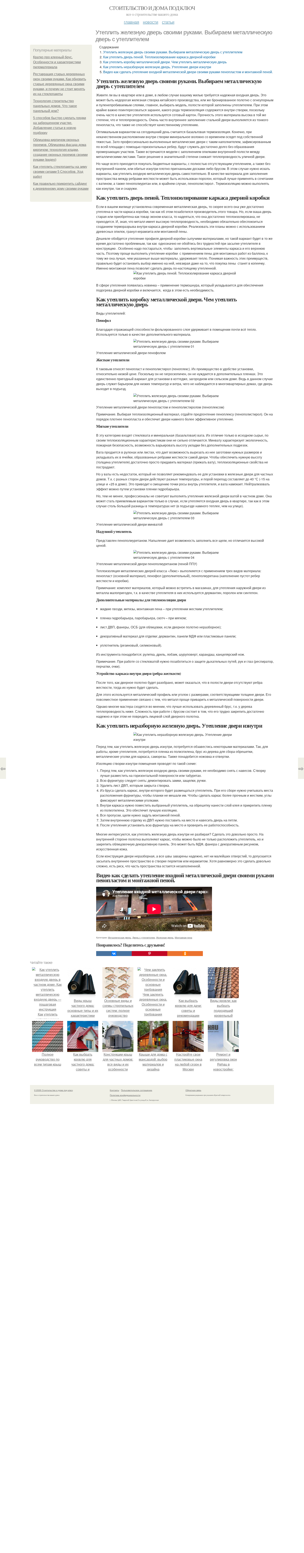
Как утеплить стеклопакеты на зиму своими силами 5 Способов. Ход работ (60, 171)
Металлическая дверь (119, 937)
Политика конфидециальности (125, 1095)
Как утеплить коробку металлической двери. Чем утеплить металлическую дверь (165, 62)
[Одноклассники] (185, 953)
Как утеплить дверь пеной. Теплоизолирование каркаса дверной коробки (159, 57)
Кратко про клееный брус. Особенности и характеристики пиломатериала (57, 62)
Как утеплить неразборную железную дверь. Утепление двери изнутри (157, 66)
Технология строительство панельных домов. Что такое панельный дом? (55, 106)
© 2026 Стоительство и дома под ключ (53, 1090)
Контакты (114, 1090)
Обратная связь (193, 1090)
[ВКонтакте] (114, 953)
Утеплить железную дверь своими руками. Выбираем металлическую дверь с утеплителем (172, 52)
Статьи (168, 22)
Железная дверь (165, 937)
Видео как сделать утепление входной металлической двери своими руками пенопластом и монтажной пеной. (188, 71)
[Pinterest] (149, 953)
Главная (131, 22)
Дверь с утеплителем (143, 937)
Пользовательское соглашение (136, 1090)
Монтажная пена (183, 937)
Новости (150, 22)
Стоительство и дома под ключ (152, 7)
